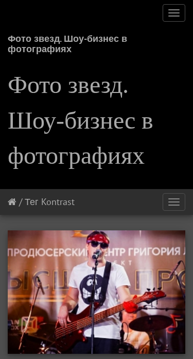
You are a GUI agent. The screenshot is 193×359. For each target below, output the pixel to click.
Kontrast (58, 202)
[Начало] (12, 202)
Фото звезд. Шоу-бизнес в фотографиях (67, 42)
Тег (32, 202)
